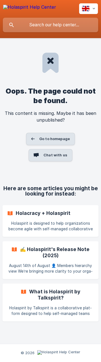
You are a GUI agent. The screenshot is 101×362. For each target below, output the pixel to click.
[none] (29, 8)
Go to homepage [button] (54, 138)
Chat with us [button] (55, 155)
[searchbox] (50, 25)
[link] (50, 221)
